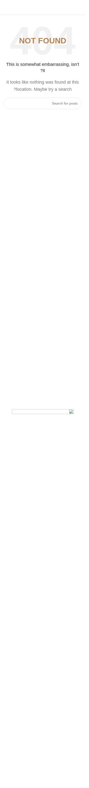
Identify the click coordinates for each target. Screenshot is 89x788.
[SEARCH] (9, 103)
